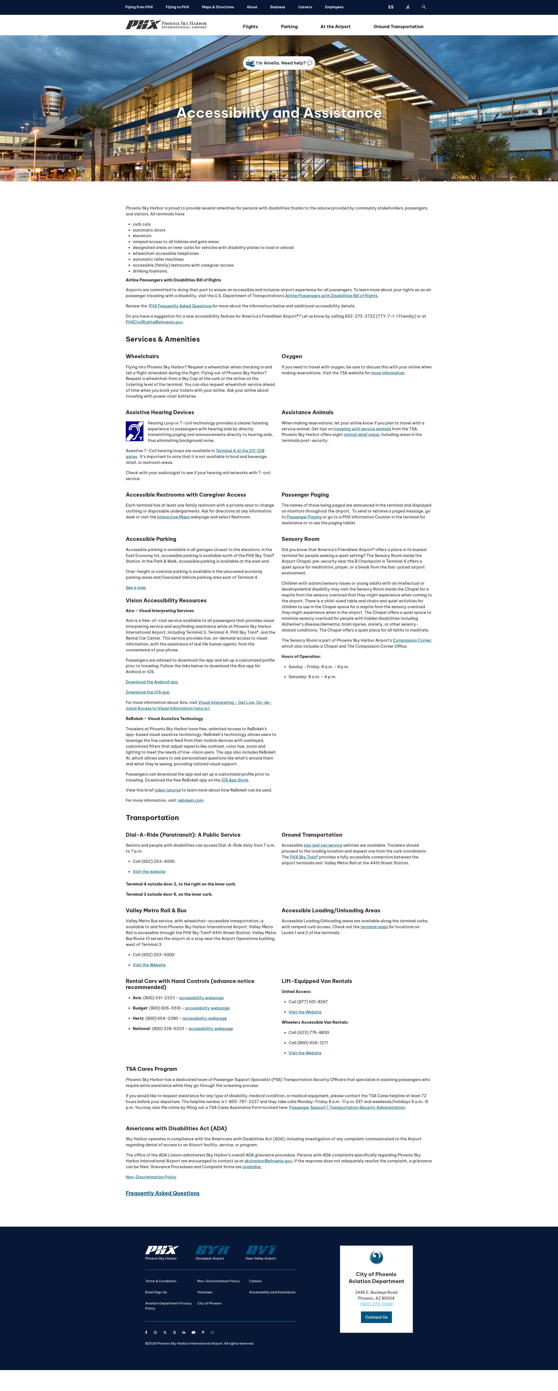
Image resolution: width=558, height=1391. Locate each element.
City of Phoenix (209, 1303)
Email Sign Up (156, 1292)
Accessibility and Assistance (272, 1292)
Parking (289, 26)
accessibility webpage (201, 997)
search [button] (424, 7)
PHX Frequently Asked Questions (180, 305)
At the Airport (335, 26)
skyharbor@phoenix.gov (268, 1160)
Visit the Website (149, 964)
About (252, 7)
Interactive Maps (173, 516)
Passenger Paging (304, 516)
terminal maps (374, 926)
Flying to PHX (177, 7)
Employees (334, 7)
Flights (250, 26)
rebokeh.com (190, 800)
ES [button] (391, 7)
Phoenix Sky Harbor (161, 1258)
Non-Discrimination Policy (151, 1177)
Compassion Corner (412, 640)
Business (277, 7)
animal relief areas (361, 434)
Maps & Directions (218, 7)
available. (252, 1166)
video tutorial (168, 790)
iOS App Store (234, 780)
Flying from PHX (139, 7)
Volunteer (205, 1292)
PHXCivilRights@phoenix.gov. (155, 322)
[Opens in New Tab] (146, 1332)
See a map (136, 587)
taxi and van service (323, 845)
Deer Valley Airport (261, 1258)
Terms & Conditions (161, 1281)
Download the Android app (152, 681)
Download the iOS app (148, 692)
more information (387, 372)
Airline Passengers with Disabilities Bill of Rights (331, 295)
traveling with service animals (362, 428)
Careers (305, 7)
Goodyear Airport (210, 1258)
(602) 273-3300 (376, 1304)
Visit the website (149, 871)
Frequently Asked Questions (163, 1193)
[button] (376, 1317)
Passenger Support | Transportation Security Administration (347, 1107)
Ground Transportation (399, 26)
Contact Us (376, 1317)
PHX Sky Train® (304, 857)
